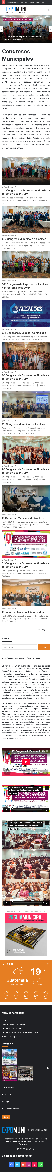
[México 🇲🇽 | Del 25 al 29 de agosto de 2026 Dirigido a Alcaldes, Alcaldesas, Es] (9, 1073)
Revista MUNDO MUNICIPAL (14, 1024)
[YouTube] (24, 1148)
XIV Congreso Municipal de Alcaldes (24, 239)
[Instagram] (27, 1148)
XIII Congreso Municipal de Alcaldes (24, 332)
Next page (41, 629)
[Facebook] (18, 1148)
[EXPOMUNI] (16, 9)
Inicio (4, 1020)
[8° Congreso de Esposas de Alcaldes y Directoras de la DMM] (26, 450)
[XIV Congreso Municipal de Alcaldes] (26, 219)
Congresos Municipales (12, 1028)
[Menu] (3, 11)
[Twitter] (21, 1148)
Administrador (9, 187)
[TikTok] (30, 1148)
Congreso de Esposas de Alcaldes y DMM (18, 19)
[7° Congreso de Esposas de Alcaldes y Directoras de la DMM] (26, 544)
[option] (26, 29)
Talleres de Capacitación (12, 1036)
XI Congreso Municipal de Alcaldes (23, 518)
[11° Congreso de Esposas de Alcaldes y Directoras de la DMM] (26, 29)
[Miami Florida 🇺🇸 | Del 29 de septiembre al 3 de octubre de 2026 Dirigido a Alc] (9, 1057)
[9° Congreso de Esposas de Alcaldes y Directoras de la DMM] (26, 356)
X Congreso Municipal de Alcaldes (23, 612)
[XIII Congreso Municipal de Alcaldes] (26, 313)
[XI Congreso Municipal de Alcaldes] (26, 498)
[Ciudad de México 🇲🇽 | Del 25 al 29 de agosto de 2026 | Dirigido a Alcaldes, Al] (25, 1057)
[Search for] (49, 11)
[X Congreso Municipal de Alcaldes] (26, 592)
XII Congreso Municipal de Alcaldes (23, 424)
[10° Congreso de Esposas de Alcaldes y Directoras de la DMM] (26, 264)
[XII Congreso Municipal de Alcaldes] (26, 404)
